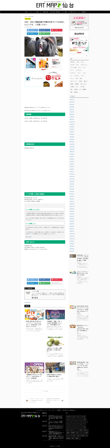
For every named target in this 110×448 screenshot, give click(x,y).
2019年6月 (72, 246)
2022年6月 (72, 159)
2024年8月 (72, 106)
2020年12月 (72, 203)
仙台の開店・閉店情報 (55, 11)
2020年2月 (72, 228)
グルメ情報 (65, 11)
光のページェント (74, 81)
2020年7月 (72, 216)
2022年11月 (72, 146)
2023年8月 (72, 129)
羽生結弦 (76, 89)
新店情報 (76, 83)
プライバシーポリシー (52, 410)
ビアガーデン (76, 75)
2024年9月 (72, 104)
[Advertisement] (44, 96)
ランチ (82, 75)
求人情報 (72, 86)
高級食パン (76, 92)
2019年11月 (72, 236)
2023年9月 (72, 126)
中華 (77, 78)
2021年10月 (72, 178)
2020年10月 (72, 208)
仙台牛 (81, 78)
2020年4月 (72, 223)
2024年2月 (72, 116)
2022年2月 (72, 169)
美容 (71, 89)
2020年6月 (72, 218)
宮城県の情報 (45, 11)
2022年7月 (72, 156)
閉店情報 (84, 89)
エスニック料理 (73, 67)
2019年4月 (72, 251)
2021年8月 (72, 183)
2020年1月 (72, 231)
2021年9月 (72, 181)
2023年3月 (72, 141)
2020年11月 (72, 206)
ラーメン (72, 78)
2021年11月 (72, 176)
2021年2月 (72, 198)
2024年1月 (72, 119)
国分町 (80, 81)
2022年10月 (72, 149)
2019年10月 (72, 238)
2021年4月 (72, 193)
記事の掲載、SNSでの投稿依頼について (69, 410)
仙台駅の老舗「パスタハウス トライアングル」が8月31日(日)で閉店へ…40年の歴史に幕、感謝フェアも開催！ (56, 417)
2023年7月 (72, 131)
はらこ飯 (72, 64)
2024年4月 (72, 111)
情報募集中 (84, 11)
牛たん (77, 86)
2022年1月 (72, 171)
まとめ (77, 64)
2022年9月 (72, 151)
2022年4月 (72, 164)
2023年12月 (72, 121)
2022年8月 (72, 154)
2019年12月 (72, 233)
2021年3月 (72, 196)
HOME (26, 11)
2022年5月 (72, 161)
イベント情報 (35, 11)
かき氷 (78, 61)
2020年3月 (72, 226)
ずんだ (82, 61)
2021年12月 (72, 173)
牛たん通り (83, 86)
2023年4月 (72, 139)
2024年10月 (72, 101)
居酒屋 (72, 83)
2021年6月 (72, 188)
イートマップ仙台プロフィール (41, 410)
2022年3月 (72, 166)
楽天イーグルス (83, 83)
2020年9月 (72, 211)
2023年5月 (72, 136)
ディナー (79, 72)
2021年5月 (72, 191)
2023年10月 (72, 124)
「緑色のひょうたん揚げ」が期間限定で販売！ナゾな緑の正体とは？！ (54, 349)
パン (71, 75)
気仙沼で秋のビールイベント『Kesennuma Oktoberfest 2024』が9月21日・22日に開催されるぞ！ (83, 329)
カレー (84, 67)
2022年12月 (72, 144)
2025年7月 (72, 99)
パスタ (84, 72)
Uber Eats (72, 61)
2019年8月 (72, 243)
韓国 (71, 92)
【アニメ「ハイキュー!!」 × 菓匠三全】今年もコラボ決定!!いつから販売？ (82, 273)
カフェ (79, 67)
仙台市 (30, 236)
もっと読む (45, 391)
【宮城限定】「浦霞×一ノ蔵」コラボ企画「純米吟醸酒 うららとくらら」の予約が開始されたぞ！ (54, 323)
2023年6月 (72, 134)
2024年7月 (72, 109)
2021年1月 (72, 201)
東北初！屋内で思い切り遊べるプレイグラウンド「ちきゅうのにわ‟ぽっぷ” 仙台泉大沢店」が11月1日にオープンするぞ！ (83, 310)
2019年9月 (72, 241)
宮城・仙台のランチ (74, 11)
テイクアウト (73, 72)
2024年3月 (72, 114)
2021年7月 (72, 186)
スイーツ (72, 70)
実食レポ (85, 81)
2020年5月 (72, 221)
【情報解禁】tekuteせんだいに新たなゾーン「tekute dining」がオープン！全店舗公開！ (34, 376)
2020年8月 (72, 213)
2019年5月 (72, 248)
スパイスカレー (79, 70)
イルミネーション (84, 64)
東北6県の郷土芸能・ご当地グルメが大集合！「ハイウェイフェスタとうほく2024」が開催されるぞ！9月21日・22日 (83, 366)
